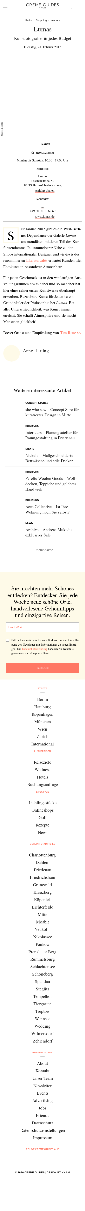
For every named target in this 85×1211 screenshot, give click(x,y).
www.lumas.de (44, 216)
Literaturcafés (36, 260)
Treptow (42, 1011)
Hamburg (42, 706)
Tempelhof (42, 996)
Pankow (43, 944)
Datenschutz (42, 1123)
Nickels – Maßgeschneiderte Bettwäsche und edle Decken (49, 458)
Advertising (42, 1100)
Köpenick (42, 899)
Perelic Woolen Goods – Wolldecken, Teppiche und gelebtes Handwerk (51, 483)
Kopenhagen (42, 714)
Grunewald (42, 884)
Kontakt (42, 1071)
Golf (43, 817)
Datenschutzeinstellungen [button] (42, 1130)
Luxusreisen (42, 751)
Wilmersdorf (42, 1033)
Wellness (42, 769)
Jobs (42, 1108)
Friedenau (42, 870)
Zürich (42, 736)
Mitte (42, 914)
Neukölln (42, 929)
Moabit (42, 922)
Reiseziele (42, 762)
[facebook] (27, 1160)
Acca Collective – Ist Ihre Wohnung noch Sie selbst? (47, 509)
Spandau (42, 981)
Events (42, 1093)
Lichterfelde (42, 907)
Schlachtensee (42, 966)
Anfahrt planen (44, 190)
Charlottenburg (42, 855)
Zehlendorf (42, 1041)
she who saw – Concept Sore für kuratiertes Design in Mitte (52, 412)
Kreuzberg (42, 892)
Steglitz (42, 989)
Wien (42, 729)
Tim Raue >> (70, 332)
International (42, 744)
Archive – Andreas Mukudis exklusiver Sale (48, 532)
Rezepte (42, 825)
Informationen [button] (42, 1052)
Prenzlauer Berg (42, 951)
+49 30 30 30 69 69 (42, 211)
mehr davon (44, 549)
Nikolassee (42, 937)
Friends (42, 1115)
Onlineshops (43, 810)
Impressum (42, 1138)
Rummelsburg (42, 959)
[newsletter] (58, 1160)
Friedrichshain (42, 877)
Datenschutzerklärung (34, 649)
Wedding (42, 1026)
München (42, 721)
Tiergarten (42, 1004)
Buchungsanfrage (42, 784)
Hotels (42, 777)
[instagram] (37, 1160)
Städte (42, 688)
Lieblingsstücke (43, 802)
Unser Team (42, 1078)
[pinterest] (48, 1160)
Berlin (42, 699)
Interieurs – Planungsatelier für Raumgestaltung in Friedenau (51, 435)
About (42, 1063)
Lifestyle (42, 792)
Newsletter (42, 1085)
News (42, 832)
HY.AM (66, 1172)
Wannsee (42, 1018)
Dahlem (42, 862)
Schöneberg (42, 974)
